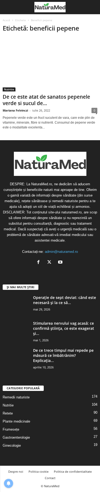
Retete (8, 413)
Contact (50, 478)
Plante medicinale (16, 421)
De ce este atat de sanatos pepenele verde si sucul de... (46, 100)
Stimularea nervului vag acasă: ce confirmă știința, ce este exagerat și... (63, 328)
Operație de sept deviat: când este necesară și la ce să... (64, 300)
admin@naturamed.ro (61, 252)
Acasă (6, 20)
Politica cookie (39, 471)
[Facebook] (39, 263)
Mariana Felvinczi (15, 110)
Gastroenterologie (16, 437)
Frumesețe (11, 429)
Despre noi (15, 471)
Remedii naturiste (16, 397)
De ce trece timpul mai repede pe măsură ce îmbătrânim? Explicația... (63, 355)
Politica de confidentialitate (73, 471)
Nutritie (9, 89)
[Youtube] (61, 263)
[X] (50, 263)
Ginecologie (12, 445)
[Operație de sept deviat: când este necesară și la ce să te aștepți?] (16, 305)
